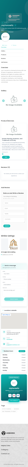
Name (4, 271)
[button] (3, 100)
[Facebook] (10, 395)
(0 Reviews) (10, 32)
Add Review (4, 62)
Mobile (4, 276)
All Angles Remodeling (8, 252)
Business (16, 409)
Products (3, 55)
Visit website (14, 400)
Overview (3, 47)
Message (5, 287)
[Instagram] (14, 395)
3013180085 (9, 339)
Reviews (3, 58)
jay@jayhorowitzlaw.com (13, 345)
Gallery (3, 51)
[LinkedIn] (18, 395)
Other (5, 22)
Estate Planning (6, 409)
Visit (6, 157)
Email (4, 282)
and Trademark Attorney (9, 411)
